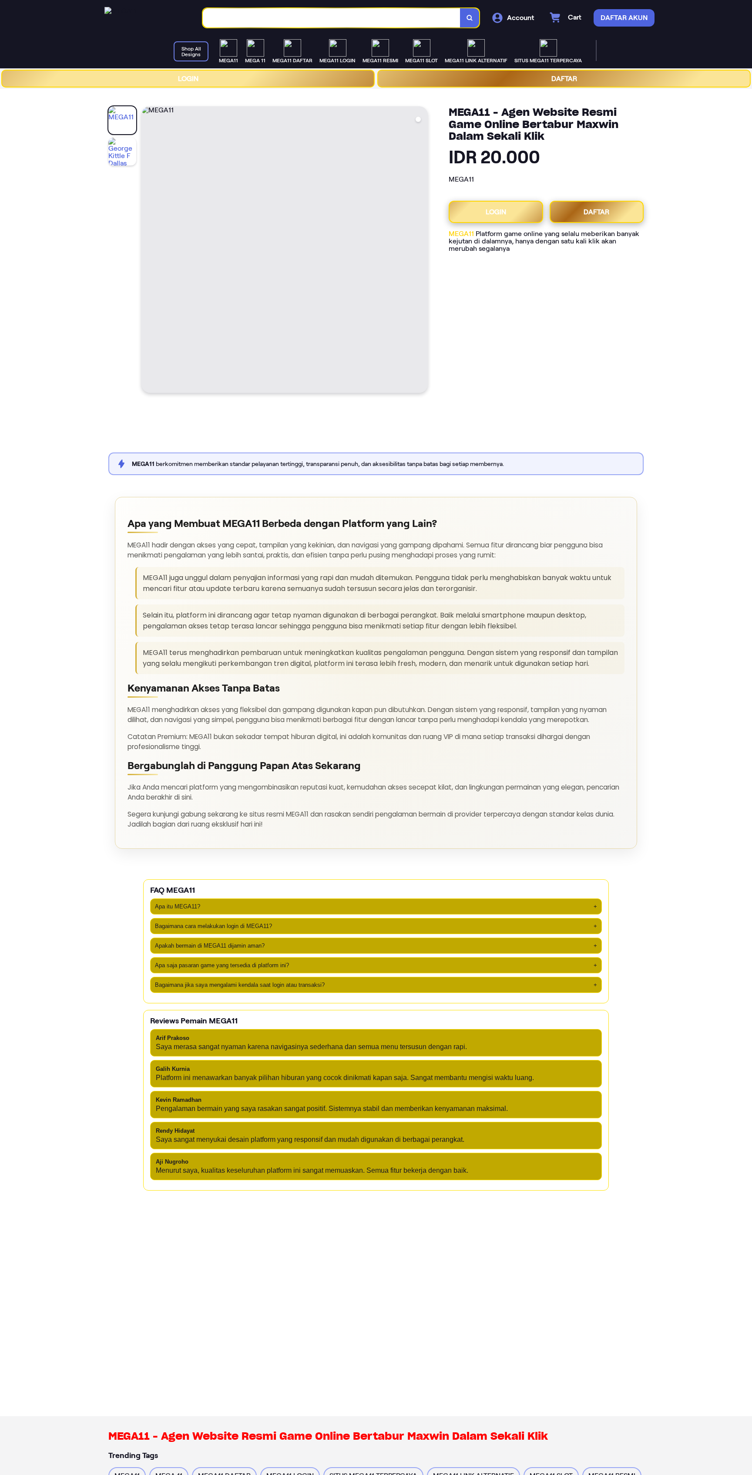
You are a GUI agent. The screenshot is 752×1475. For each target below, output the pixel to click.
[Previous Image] (148, 250)
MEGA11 (461, 233)
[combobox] (331, 18)
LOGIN (188, 78)
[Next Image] (421, 250)
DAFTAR (564, 78)
